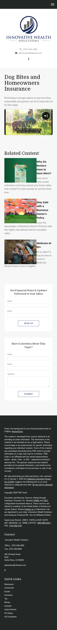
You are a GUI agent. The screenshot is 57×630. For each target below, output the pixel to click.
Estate (7, 591)
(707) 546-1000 (30, 49)
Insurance (8, 595)
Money (7, 602)
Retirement (9, 584)
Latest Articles (10, 609)
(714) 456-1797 (15, 526)
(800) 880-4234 (43, 523)
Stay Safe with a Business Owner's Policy (42, 210)
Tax (5, 599)
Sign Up (28, 323)
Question (11, 374)
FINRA (36, 500)
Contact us (29, 509)
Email (9, 311)
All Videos (8, 613)
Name (9, 301)
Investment (9, 588)
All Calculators (10, 617)
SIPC (46, 500)
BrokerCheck (17, 431)
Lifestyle (8, 606)
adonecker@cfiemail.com (30, 53)
